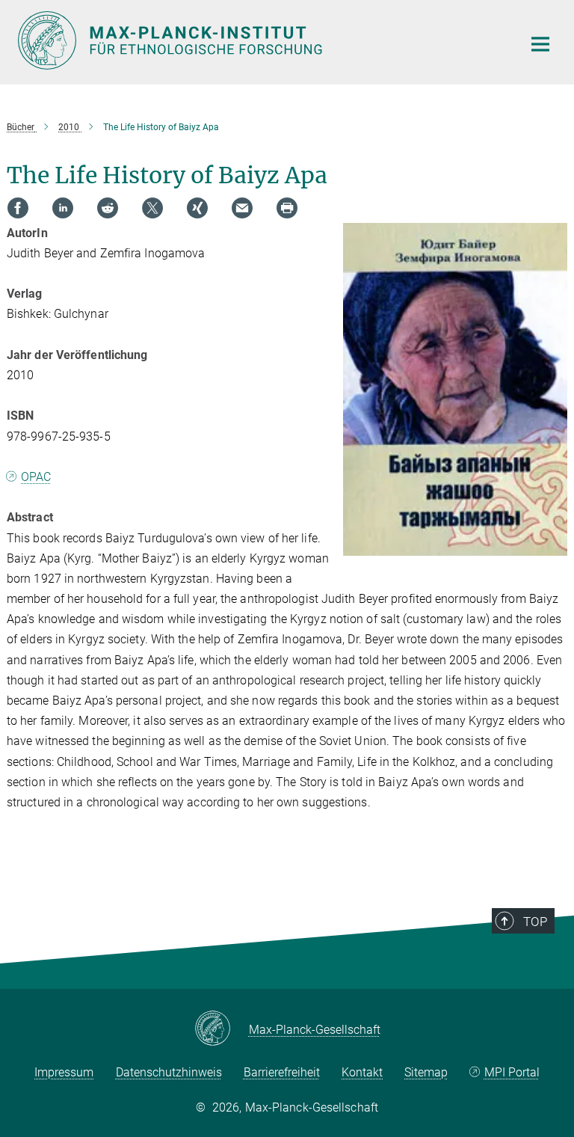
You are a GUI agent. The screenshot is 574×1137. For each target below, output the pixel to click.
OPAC (36, 477)
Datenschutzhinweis (169, 1072)
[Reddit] (107, 208)
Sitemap (426, 1072)
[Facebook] (18, 208)
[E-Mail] (242, 208)
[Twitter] (152, 208)
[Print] (287, 208)
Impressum (63, 1072)
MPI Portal (512, 1072)
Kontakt (362, 1072)
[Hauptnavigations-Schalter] (540, 44)
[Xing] (197, 208)
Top (535, 921)
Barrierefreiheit (282, 1072)
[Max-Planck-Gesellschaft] (221, 1029)
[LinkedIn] (63, 208)
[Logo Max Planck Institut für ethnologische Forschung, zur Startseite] (261, 40)
